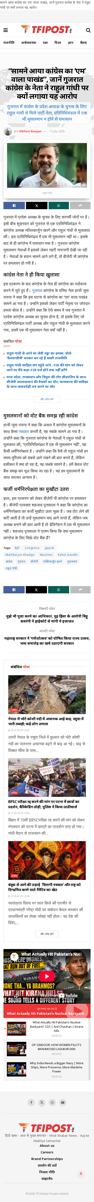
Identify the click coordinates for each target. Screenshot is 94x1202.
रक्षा (45, 42)
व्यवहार (24, 431)
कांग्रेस (9, 561)
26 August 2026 (20, 730)
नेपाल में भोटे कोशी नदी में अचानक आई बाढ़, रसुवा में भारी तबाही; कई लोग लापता (46, 721)
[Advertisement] (47, 16)
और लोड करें (47, 399)
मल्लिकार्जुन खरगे (52, 561)
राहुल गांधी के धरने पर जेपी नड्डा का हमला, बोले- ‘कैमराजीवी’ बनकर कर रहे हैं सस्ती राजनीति (40, 355)
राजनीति (8, 42)
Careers (47, 1152)
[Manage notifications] (81, 1173)
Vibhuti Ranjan (30, 131)
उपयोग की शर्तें (47, 1165)
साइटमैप (47, 1178)
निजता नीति (47, 1172)
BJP (17, 548)
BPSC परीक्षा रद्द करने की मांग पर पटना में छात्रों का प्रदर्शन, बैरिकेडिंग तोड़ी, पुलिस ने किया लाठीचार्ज (43, 804)
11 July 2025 (57, 131)
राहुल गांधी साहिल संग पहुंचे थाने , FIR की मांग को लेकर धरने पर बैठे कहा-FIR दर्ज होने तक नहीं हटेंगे (45, 367)
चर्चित (14, 710)
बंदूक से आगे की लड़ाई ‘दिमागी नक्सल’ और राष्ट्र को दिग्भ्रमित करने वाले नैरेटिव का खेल (44, 887)
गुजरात (37, 290)
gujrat (49, 548)
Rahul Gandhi (68, 555)
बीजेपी (34, 561)
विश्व (58, 42)
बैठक (83, 42)
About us (47, 1145)
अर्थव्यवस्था (28, 42)
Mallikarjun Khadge (20, 555)
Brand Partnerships (47, 1159)
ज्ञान (70, 42)
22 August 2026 (20, 896)
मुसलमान (72, 561)
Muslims (46, 555)
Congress (32, 548)
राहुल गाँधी (11, 568)
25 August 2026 (20, 813)
